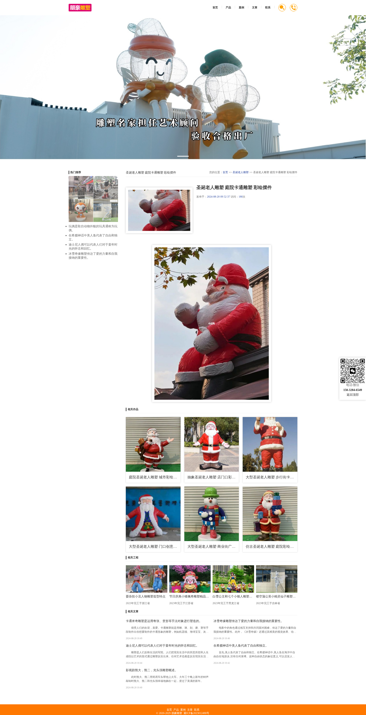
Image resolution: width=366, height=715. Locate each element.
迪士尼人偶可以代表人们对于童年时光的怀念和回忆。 (162, 645)
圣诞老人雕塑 (241, 172)
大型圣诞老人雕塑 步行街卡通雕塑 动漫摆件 (271, 477)
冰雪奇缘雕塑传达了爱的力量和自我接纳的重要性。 (249, 621)
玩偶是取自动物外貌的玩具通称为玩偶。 (93, 228)
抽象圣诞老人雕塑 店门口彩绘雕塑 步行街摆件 (213, 477)
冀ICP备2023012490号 (196, 713)
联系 (267, 7)
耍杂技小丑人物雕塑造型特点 (145, 596)
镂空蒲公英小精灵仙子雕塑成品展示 (277, 596)
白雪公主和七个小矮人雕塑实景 (233, 596)
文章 (254, 7)
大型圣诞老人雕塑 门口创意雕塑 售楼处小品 (155, 546)
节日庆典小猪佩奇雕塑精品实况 (190, 596)
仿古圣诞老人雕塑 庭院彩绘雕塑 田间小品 (271, 546)
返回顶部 (353, 394)
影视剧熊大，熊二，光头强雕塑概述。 (152, 670)
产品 (228, 7)
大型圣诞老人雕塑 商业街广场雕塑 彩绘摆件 (213, 546)
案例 (241, 7)
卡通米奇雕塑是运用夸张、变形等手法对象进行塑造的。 (164, 621)
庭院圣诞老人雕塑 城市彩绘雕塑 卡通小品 (155, 477)
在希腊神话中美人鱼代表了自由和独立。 (241, 645)
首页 (215, 7)
